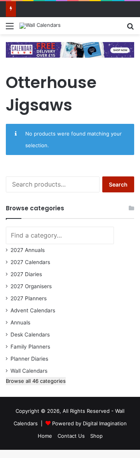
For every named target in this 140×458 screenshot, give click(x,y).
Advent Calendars (32, 310)
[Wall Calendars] (40, 26)
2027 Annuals (27, 250)
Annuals (20, 322)
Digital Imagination (105, 423)
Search (118, 184)
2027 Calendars (30, 262)
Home (45, 436)
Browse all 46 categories (36, 381)
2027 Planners (28, 298)
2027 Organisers (31, 286)
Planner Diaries (29, 359)
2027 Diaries (26, 274)
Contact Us (71, 436)
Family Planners (30, 347)
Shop (96, 436)
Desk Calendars (30, 334)
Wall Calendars (28, 371)
